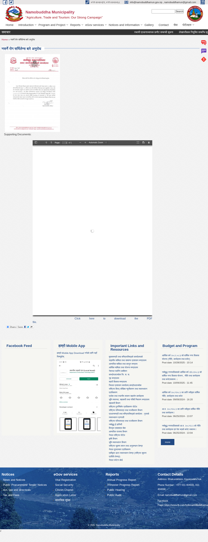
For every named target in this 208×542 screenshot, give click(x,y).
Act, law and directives (17, 489)
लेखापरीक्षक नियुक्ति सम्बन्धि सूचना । (186, 32)
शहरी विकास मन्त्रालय (118, 381)
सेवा (176, 25)
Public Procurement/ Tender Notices (25, 484)
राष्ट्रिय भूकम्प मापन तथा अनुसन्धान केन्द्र (126, 445)
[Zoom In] (85, 143)
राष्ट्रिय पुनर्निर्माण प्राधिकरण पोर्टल (123, 406)
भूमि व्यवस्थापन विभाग (117, 442)
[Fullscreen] (138, 143)
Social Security (64, 484)
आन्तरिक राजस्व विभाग (118, 431)
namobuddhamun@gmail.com (181, 495)
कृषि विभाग (113, 438)
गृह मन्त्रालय (114, 378)
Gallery (149, 25)
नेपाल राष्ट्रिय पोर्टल (117, 435)
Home (9, 25)
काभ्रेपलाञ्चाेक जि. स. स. (119, 374)
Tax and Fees (11, 495)
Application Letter (65, 495)
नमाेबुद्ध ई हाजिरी (115, 424)
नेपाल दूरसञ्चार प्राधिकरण (119, 449)
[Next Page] (51, 143)
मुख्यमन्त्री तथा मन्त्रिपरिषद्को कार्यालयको (126, 356)
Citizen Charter (64, 489)
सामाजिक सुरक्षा (62, 500)
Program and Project (52, 25)
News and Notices (14, 479)
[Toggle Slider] (36, 143)
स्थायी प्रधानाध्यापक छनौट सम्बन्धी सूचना (144, 32)
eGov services (94, 25)
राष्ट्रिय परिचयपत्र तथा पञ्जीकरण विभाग (125, 410)
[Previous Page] (46, 143)
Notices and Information (124, 25)
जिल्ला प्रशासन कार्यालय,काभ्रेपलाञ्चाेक (125, 385)
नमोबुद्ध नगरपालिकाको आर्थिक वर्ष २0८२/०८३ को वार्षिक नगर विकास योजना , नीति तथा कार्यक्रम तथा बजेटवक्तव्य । (182, 376)
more (167, 442)
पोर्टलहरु (186, 25)
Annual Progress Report (121, 479)
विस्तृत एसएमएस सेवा (117, 428)
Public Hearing (116, 489)
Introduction (26, 25)
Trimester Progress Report (123, 484)
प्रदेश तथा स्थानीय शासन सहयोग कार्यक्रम (126, 396)
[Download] (143, 143)
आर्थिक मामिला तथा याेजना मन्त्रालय (123, 367)
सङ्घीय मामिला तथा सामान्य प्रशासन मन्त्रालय (127, 360)
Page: (57, 143)
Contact (164, 25)
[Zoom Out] (80, 143)
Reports (75, 25)
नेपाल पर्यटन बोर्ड (116, 460)
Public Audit (114, 495)
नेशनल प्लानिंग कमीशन (118, 371)
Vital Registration (65, 479)
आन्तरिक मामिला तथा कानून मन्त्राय (123, 364)
